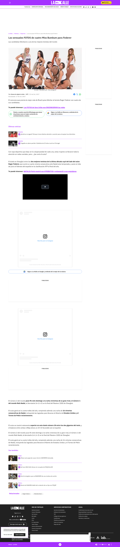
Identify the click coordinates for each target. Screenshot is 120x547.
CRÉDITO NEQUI (64, 7)
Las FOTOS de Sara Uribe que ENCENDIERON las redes (44, 107)
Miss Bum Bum (38, 494)
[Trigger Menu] (9, 2)
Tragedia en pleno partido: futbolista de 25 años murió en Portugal (40, 143)
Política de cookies (83, 516)
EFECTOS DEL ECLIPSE (76, 7)
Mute (96, 545)
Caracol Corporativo (36, 528)
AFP (27, 94)
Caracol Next (35, 530)
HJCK (33, 518)
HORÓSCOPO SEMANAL (37, 7)
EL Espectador (35, 522)
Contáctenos (57, 518)
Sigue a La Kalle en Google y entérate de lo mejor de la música (46, 271)
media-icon (60, 544)
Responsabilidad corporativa (85, 512)
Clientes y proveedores (59, 520)
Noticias (16, 33)
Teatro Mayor (35, 524)
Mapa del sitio (57, 524)
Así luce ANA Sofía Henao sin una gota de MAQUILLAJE (37, 467)
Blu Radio (34, 516)
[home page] (60, 2)
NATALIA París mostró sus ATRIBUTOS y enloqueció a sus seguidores (50, 171)
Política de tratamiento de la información (88, 514)
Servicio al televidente (59, 510)
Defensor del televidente (60, 512)
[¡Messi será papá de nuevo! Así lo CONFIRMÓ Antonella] (12, 458)
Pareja (20, 455)
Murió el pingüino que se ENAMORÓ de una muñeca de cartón (39, 476)
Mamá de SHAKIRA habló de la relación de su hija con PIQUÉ (38, 485)
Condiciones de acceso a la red (86, 510)
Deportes (22, 33)
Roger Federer (26, 494)
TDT (55, 514)
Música (20, 465)
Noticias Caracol (36, 510)
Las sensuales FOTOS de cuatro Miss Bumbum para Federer (42, 33)
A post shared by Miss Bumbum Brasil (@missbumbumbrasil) (45, 264)
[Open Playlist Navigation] (111, 544)
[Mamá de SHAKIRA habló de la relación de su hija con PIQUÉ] (12, 485)
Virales (20, 474)
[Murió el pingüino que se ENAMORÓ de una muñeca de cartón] (12, 476)
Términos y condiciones (84, 518)
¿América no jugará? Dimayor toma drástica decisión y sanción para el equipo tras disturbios (48, 134)
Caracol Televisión (36, 512)
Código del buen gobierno (60, 516)
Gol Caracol (34, 514)
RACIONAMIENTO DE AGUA (52, 7)
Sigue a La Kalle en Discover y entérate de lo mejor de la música (64, 113)
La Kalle (10, 33)
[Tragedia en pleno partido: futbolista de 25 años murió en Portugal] (12, 143)
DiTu (33, 520)
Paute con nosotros (58, 522)
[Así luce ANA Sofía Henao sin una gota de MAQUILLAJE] (12, 467)
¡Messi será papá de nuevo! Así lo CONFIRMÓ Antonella (37, 458)
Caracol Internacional (37, 526)
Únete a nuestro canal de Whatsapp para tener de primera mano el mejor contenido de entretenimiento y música (27, 114)
